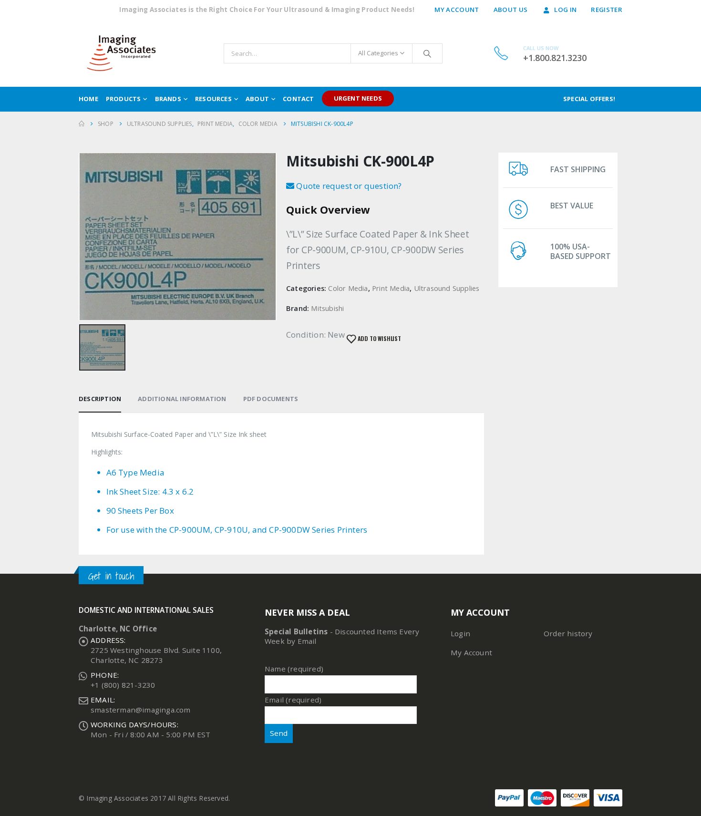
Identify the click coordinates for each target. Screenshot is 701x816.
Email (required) (293, 699)
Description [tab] (100, 398)
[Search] (427, 53)
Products (123, 98)
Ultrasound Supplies (447, 288)
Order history (568, 633)
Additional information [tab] (182, 398)
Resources (213, 98)
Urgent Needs (358, 98)
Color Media (348, 288)
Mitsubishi (327, 308)
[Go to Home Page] (81, 123)
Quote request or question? (348, 185)
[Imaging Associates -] (126, 53)
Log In (565, 9)
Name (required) (294, 668)
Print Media (391, 288)
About (257, 98)
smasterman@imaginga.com (141, 709)
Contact (298, 98)
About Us (511, 9)
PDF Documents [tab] (271, 398)
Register (606, 9)
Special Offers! (589, 98)
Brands (168, 98)
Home (88, 98)
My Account (456, 9)
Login (460, 633)
